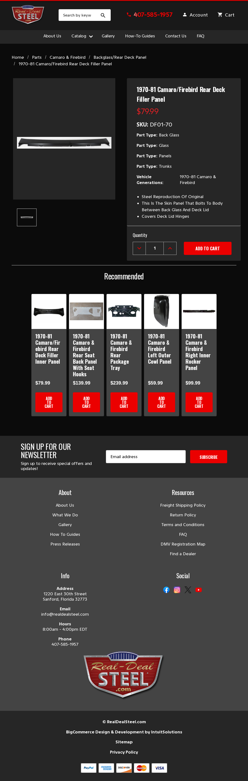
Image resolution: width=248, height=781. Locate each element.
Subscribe (209, 457)
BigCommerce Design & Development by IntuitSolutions (124, 732)
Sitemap (124, 742)
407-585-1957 (65, 644)
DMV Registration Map (183, 544)
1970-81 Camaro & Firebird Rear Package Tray (121, 352)
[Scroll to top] (10, 771)
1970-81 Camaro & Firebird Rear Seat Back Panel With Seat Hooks (85, 355)
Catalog (78, 36)
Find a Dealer (183, 553)
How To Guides (65, 534)
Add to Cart (49, 402)
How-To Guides (140, 36)
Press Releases (65, 544)
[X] (188, 590)
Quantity (140, 235)
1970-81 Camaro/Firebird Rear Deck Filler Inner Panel (47, 348)
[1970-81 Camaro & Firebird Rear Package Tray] (124, 311)
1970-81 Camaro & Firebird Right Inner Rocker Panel (198, 352)
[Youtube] (198, 590)
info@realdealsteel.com (65, 614)
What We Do (65, 515)
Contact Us (175, 36)
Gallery (108, 36)
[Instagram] (177, 590)
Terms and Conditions (182, 524)
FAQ (200, 36)
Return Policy (183, 515)
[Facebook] (166, 590)
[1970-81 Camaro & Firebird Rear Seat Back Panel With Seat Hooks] (86, 311)
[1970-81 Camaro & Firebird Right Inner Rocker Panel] (199, 311)
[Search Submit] (103, 15)
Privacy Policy (124, 752)
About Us (52, 36)
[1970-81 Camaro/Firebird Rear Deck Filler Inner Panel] (49, 311)
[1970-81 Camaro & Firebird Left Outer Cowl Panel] (161, 311)
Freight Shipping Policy (183, 505)
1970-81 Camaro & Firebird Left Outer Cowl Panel (159, 348)
